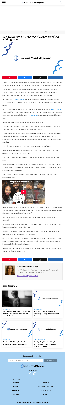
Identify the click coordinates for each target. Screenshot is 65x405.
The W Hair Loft (33, 115)
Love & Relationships (39, 339)
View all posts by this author (27, 276)
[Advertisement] (32, 18)
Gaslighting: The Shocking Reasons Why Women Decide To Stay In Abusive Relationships (47, 344)
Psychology (6, 309)
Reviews (16, 394)
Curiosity (10, 32)
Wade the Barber (56, 109)
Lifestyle (15, 383)
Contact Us (45, 383)
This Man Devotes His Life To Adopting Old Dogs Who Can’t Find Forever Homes (46, 314)
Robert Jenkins (19, 99)
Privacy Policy (46, 390)
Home (4, 32)
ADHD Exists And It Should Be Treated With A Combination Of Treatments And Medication (16, 314)
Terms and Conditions (45, 386)
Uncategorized (38, 309)
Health (15, 386)
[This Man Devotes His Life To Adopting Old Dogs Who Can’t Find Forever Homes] (48, 299)
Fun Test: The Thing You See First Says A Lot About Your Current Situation (17, 343)
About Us (46, 379)
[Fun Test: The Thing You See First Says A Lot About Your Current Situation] (17, 329)
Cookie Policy (45, 394)
